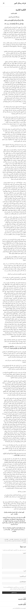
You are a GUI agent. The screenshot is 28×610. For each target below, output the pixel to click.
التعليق (24, 553)
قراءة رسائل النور (20, 3)
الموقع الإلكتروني (23, 581)
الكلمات (10, 539)
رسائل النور (9, 540)
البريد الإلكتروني (22, 576)
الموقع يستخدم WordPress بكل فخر (19, 608)
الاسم (24, 570)
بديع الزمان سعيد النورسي (16, 540)
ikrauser (15, 539)
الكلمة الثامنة (23, 540)
